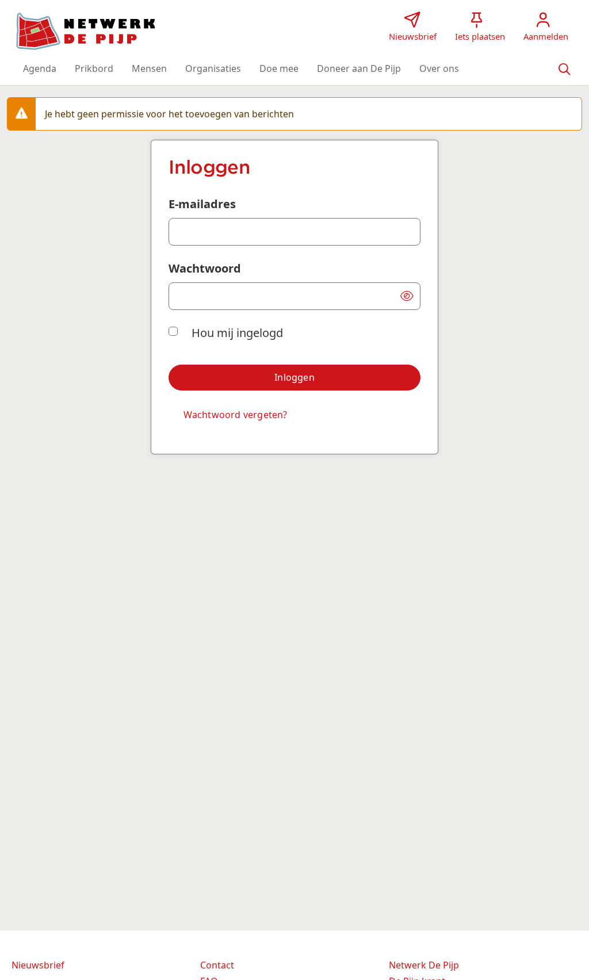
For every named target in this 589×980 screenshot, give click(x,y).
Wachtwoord (205, 268)
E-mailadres (202, 204)
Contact (217, 965)
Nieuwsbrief (38, 965)
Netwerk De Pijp (424, 965)
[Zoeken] (564, 68)
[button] (40, 68)
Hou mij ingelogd (237, 332)
